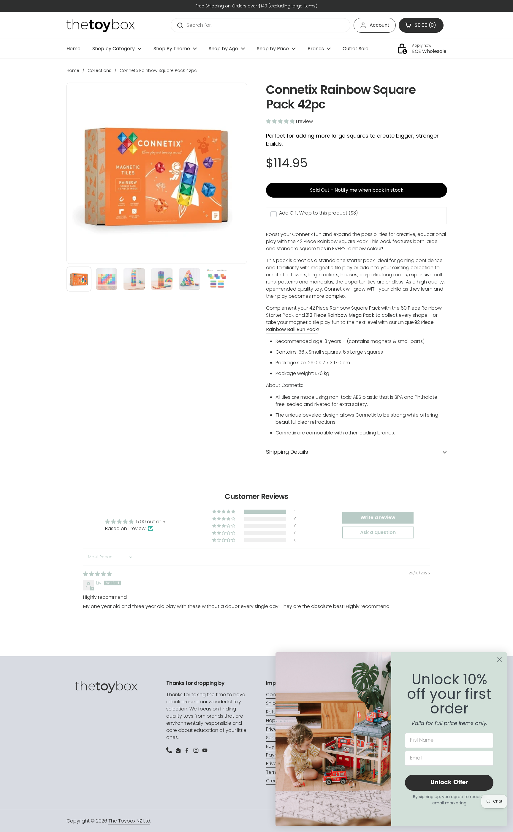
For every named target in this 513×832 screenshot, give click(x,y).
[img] (97, 574)
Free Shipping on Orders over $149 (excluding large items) (256, 6)
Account (380, 25)
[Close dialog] (499, 660)
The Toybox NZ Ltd (129, 820)
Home (72, 70)
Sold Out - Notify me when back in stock (356, 190)
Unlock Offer (449, 783)
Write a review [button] (377, 517)
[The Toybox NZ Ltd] (100, 25)
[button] (281, 121)
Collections (99, 70)
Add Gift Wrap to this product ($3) (318, 212)
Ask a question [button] (378, 532)
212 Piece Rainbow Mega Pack (339, 315)
